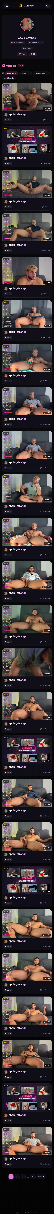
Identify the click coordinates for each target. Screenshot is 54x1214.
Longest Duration (41, 73)
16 (33, 1177)
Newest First (12, 73)
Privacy (42, 1213)
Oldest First (25, 73)
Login (11, 1213)
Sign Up (18, 1213)
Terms (34, 1213)
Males (8, 120)
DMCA (27, 1213)
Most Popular (9, 78)
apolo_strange (17, 114)
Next (40, 1177)
